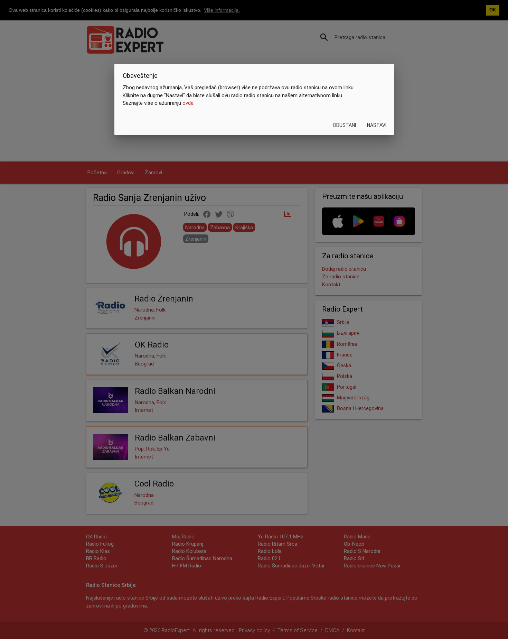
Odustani (344, 125)
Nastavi (376, 125)
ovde (188, 103)
